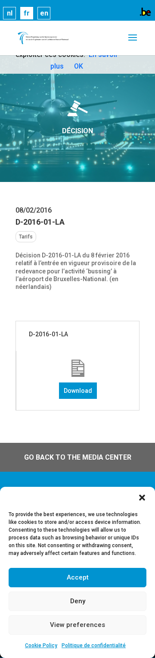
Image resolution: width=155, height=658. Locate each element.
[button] (142, 497)
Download (78, 390)
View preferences (77, 625)
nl (9, 13)
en (44, 13)
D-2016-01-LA (48, 334)
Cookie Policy (41, 645)
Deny (77, 601)
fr (27, 13)
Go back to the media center (77, 457)
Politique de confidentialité (94, 645)
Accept (78, 577)
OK (78, 66)
